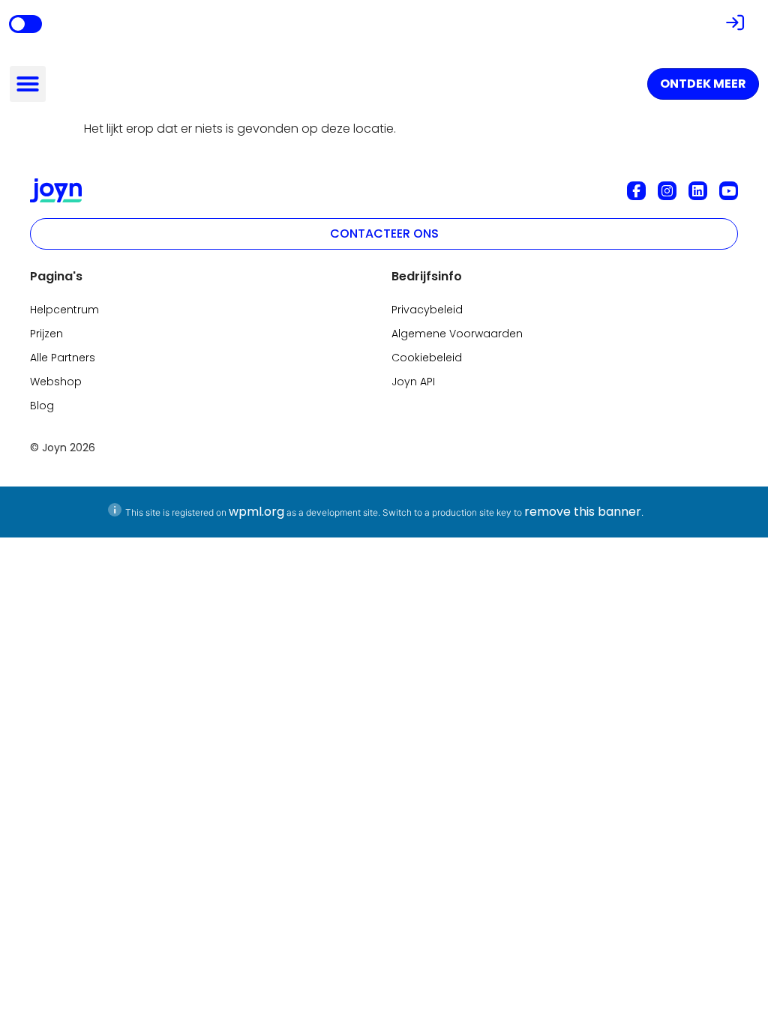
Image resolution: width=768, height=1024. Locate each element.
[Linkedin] (697, 190)
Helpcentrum (64, 309)
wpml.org (256, 511)
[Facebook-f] (636, 190)
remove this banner (582, 511)
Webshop (56, 381)
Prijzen (46, 333)
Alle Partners (62, 357)
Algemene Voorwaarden (457, 333)
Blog (42, 405)
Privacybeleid (427, 309)
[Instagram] (667, 190)
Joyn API (413, 381)
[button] (28, 84)
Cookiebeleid (427, 357)
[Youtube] (728, 190)
